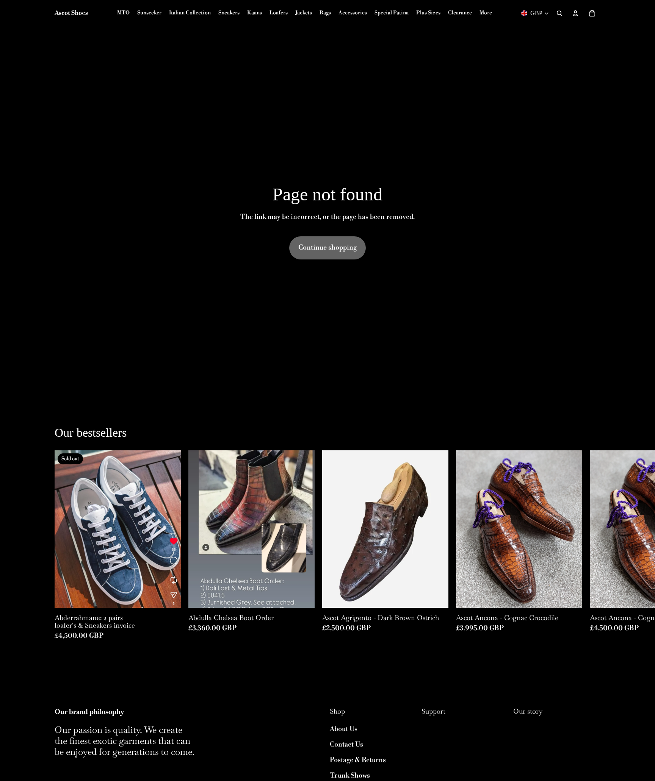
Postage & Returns (358, 760)
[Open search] (559, 13)
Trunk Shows (350, 775)
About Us (343, 729)
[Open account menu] (575, 13)
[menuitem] (486, 13)
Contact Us (346, 744)
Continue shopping (327, 247)
